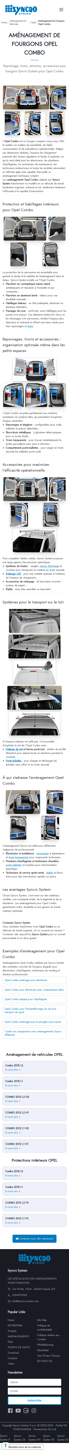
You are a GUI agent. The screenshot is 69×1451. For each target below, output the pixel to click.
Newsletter (43, 1350)
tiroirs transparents (18, 857)
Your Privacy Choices (48, 1356)
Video (11, 1364)
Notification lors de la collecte (22, 1447)
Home (4, 22)
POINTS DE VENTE (19, 1347)
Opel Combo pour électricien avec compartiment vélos (34, 990)
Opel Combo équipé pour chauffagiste (26, 999)
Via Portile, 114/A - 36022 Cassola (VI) (33, 1289)
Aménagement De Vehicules (17, 22)
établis (49, 873)
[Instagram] (33, 1410)
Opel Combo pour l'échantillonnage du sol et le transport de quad (30, 1010)
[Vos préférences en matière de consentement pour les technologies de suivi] (6, 1445)
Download (13, 1353)
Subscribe (35, 1400)
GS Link (52, 1429)
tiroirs (30, 326)
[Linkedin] (26, 1410)
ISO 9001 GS (44, 1361)
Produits (12, 1331)
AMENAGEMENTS (18, 1336)
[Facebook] (10, 1410)
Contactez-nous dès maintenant (36, 1238)
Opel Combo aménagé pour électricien (26, 980)
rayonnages (42, 853)
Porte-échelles (14, 761)
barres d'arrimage (49, 566)
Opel (33, 22)
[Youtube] (18, 1410)
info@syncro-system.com (25, 1301)
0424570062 (19, 1295)
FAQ (10, 1342)
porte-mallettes (14, 865)
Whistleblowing (45, 1345)
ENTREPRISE (15, 1325)
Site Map (42, 1320)
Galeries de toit (14, 749)
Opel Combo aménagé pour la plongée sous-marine (33, 1022)
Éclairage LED (13, 574)
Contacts (12, 1358)
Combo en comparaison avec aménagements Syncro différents (33, 1033)
